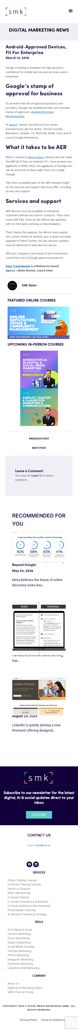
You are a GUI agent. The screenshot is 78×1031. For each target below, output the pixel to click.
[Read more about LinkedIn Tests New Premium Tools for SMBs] (39, 696)
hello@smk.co (43, 845)
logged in (36, 475)
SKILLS (39, 922)
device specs (36, 157)
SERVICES (39, 872)
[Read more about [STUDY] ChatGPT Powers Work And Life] (39, 628)
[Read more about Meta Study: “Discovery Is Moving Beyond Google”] (39, 547)
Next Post (39, 448)
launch (13, 124)
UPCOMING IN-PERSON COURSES (35, 344)
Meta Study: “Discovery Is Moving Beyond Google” (38, 562)
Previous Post (39, 438)
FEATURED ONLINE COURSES (31, 300)
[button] (70, 11)
